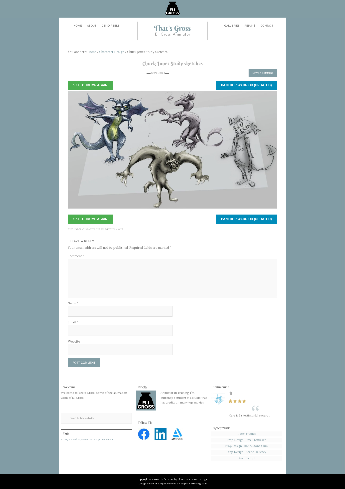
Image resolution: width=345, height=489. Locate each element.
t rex (103, 439)
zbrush (109, 439)
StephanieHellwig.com (193, 483)
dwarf (74, 439)
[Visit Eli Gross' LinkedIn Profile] (161, 441)
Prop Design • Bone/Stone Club (246, 446)
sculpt (97, 439)
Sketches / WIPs (114, 229)
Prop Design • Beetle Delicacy (246, 452)
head (91, 439)
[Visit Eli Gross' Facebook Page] (144, 441)
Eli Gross (183, 479)
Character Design (93, 229)
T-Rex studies (246, 433)
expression (83, 439)
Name (73, 303)
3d (62, 439)
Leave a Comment (263, 73)
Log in (204, 479)
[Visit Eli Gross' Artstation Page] (177, 441)
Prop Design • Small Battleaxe (246, 440)
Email (73, 322)
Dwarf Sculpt (246, 458)
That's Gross (172, 28)
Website (74, 341)
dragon (67, 439)
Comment (76, 256)
